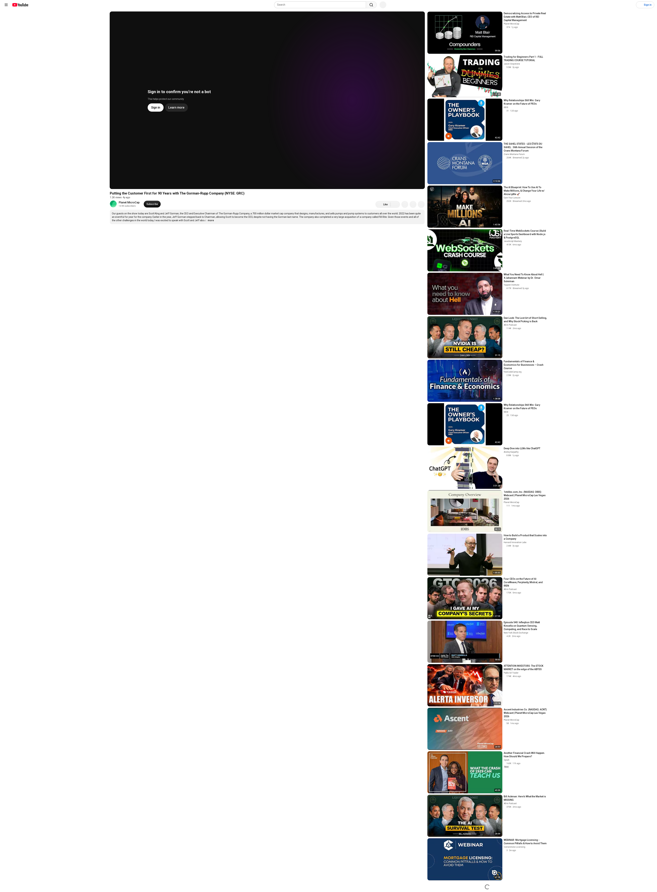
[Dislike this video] (395, 204)
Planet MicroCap (129, 202)
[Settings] (631, 5)
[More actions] (421, 204)
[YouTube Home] (20, 5)
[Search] (371, 4)
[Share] (404, 204)
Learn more (281, 232)
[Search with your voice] (382, 4)
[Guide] (6, 5)
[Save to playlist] (413, 204)
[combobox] (321, 5)
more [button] (211, 220)
